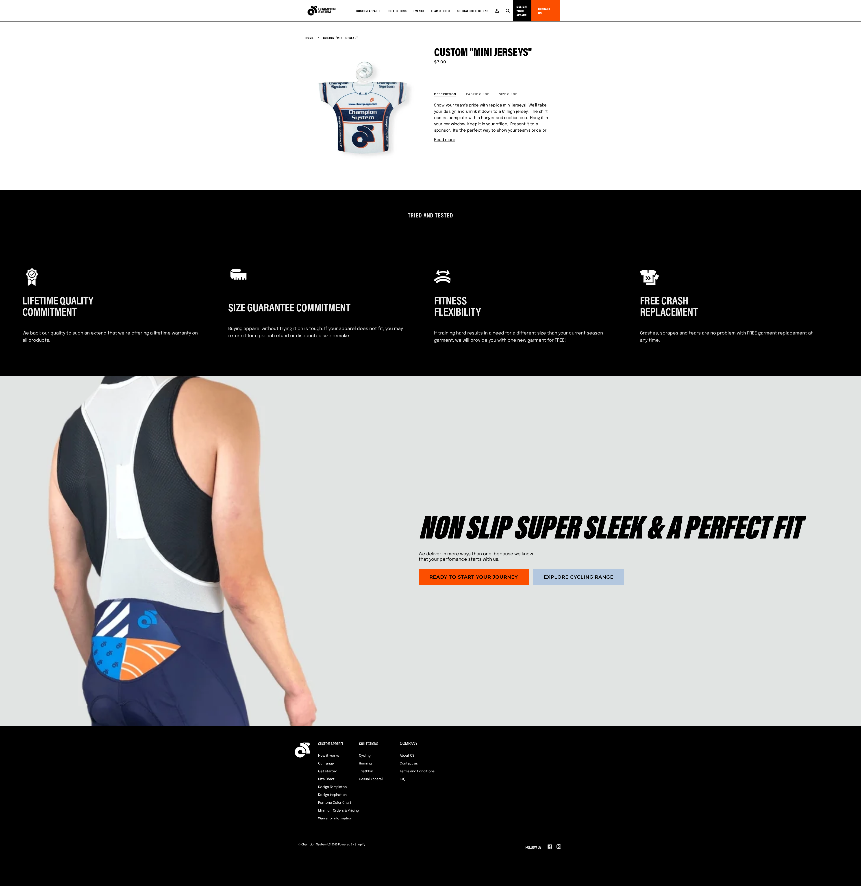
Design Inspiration (332, 795)
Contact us (409, 763)
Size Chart (326, 779)
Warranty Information (335, 818)
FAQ (402, 779)
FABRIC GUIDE (477, 94)
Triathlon (366, 771)
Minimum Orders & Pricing (338, 810)
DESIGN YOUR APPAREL (522, 10)
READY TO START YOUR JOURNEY (473, 577)
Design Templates (332, 787)
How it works (328, 756)
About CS (407, 756)
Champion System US (316, 844)
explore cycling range (578, 577)
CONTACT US (544, 10)
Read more (444, 140)
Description (445, 94)
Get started (327, 771)
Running (365, 763)
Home (309, 37)
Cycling (364, 756)
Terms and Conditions (417, 771)
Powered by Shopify (351, 844)
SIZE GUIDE (508, 94)
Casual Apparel (371, 779)
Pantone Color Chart (334, 803)
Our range (326, 763)
